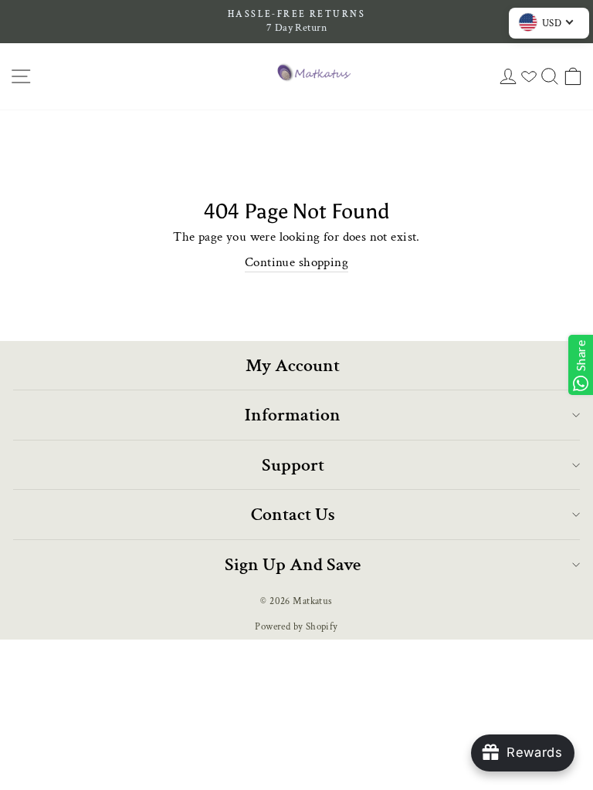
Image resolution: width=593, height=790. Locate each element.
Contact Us (293, 514)
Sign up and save (293, 564)
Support (293, 465)
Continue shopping (296, 262)
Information (293, 415)
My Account (293, 365)
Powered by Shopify (296, 626)
